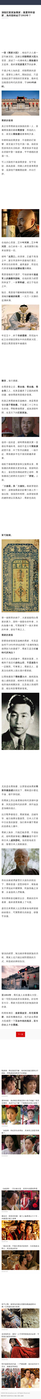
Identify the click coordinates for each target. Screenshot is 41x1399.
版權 (22, 1396)
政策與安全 (10, 1396)
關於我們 (4, 1396)
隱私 (19, 1396)
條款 (15, 1396)
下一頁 (20, 1034)
